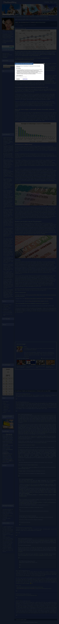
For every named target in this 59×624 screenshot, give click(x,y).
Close (44, 64)
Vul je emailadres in (19, 75)
